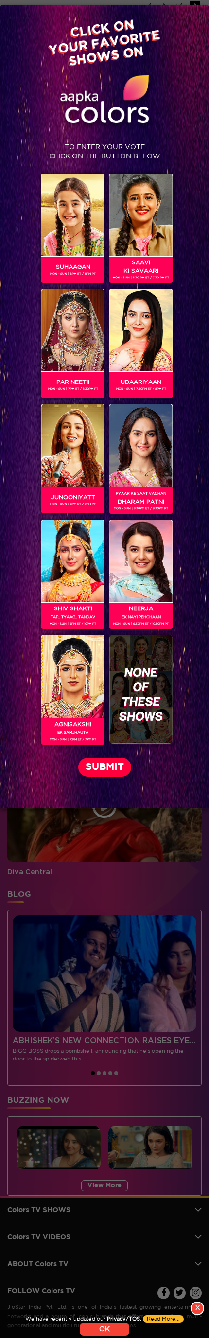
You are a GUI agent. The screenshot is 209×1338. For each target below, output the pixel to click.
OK (104, 1329)
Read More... (163, 1319)
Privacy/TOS (123, 1319)
